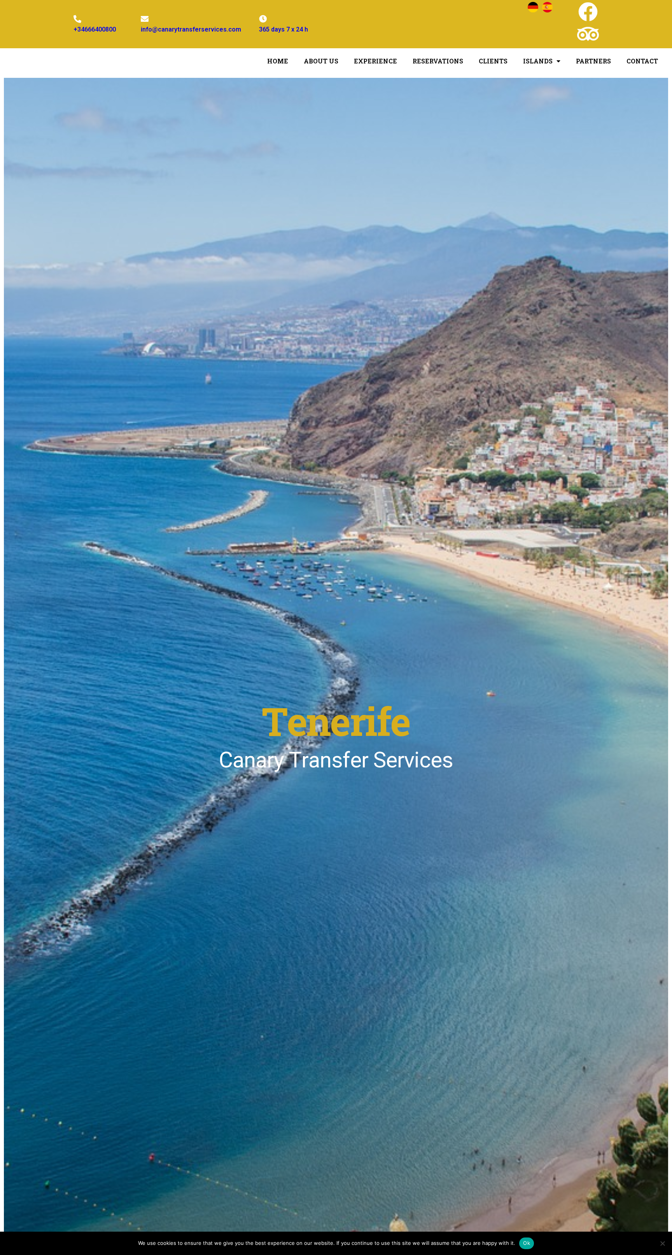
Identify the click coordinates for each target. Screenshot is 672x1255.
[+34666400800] (77, 19)
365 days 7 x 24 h (283, 29)
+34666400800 (95, 29)
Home (277, 61)
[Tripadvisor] (588, 34)
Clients (493, 61)
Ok (526, 1243)
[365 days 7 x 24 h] (263, 19)
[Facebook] (588, 11)
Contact (642, 61)
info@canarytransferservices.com (191, 29)
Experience (375, 61)
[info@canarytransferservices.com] (145, 19)
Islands (538, 61)
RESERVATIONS (438, 61)
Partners (593, 61)
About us (321, 61)
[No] (662, 1243)
